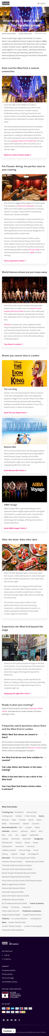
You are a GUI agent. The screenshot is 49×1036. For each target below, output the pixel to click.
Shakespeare (7, 846)
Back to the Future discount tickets (15, 895)
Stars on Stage (24, 850)
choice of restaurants (25, 206)
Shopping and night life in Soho (16, 693)
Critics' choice (30, 816)
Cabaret (26, 823)
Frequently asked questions (13, 930)
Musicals (7, 324)
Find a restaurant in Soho (14, 261)
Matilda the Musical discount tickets (16, 877)
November (15, 839)
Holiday (19, 816)
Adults (37, 827)
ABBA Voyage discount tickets (13, 884)
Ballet (4, 823)
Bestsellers (19, 812)
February (24, 831)
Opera (39, 820)
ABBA (32, 252)
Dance (31, 820)
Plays (14, 820)
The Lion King (33, 249)
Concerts (35, 823)
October (5, 839)
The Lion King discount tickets (24, 858)
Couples (28, 827)
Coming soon (7, 816)
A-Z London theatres (19, 918)
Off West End (7, 842)
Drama (35, 842)
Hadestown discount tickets (13, 899)
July (16, 835)
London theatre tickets (9, 33)
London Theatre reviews (11, 926)
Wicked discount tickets (34, 861)
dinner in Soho (35, 747)
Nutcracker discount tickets (13, 892)
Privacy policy (7, 974)
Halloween (26, 907)
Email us (7, 959)
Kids (20, 827)
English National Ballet (11, 914)
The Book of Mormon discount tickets (17, 865)
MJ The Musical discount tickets (14, 903)
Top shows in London (12, 344)
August (24, 835)
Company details (8, 970)
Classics (18, 842)
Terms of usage (8, 978)
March (33, 831)
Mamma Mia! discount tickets (13, 888)
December (27, 839)
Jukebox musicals (9, 850)
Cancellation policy (9, 981)
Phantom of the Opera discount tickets (17, 869)
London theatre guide (25, 33)
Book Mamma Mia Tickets (14, 470)
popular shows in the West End (24, 140)
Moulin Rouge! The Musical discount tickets (19, 873)
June (10, 835)
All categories (33, 854)
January (14, 831)
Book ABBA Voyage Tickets (14, 528)
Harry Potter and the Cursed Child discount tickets (22, 880)
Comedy (22, 820)
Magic (22, 854)
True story (30, 846)
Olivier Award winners (10, 911)
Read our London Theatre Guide (16, 155)
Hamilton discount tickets (12, 861)
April (41, 831)
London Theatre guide (33, 926)
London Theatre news (16, 922)
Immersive (19, 846)
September (34, 835)
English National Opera (32, 914)
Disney (27, 842)
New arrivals (32, 812)
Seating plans (35, 918)
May (3, 835)
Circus (35, 850)
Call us (7, 955)
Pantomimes (15, 823)
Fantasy (5, 854)
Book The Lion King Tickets (15, 412)
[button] (24, 736)
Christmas (15, 907)
